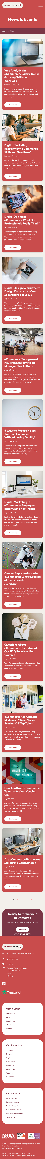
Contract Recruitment (14, 1106)
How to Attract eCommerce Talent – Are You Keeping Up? (22, 791)
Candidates (10, 1021)
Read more (13, 105)
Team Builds (10, 1117)
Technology (10, 1050)
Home (4, 31)
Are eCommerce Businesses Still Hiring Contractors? (22, 861)
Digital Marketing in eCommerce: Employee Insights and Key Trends (19, 505)
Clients (8, 1017)
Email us (10, 964)
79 (31, 899)
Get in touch (22, 929)
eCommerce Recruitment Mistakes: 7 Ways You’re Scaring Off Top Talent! (20, 720)
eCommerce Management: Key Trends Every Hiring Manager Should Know (21, 362)
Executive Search (12, 1102)
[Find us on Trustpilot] (11, 992)
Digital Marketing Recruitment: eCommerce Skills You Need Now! (21, 148)
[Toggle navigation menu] (40, 5)
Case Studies (10, 1013)
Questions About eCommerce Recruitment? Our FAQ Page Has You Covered (21, 650)
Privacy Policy (27, 1153)
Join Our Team (14, 1153)
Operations (10, 1077)
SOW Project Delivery (14, 1110)
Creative (9, 1073)
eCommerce (10, 1062)
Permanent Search (13, 1098)
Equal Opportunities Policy (26, 1156)
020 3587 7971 (12, 959)
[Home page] (12, 5)
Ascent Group (28, 953)
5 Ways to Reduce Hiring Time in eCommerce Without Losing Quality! (20, 434)
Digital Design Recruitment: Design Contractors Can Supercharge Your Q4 (22, 291)
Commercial (10, 1069)
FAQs (4, 1153)
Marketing (10, 1065)
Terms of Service (8, 1156)
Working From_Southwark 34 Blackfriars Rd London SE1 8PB (17, 972)
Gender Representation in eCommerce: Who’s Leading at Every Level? (22, 576)
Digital (8, 1058)
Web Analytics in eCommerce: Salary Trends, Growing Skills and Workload (22, 76)
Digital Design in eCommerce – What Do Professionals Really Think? (22, 220)
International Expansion (14, 1113)
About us (9, 1025)
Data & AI (9, 1054)
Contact (9, 1029)
